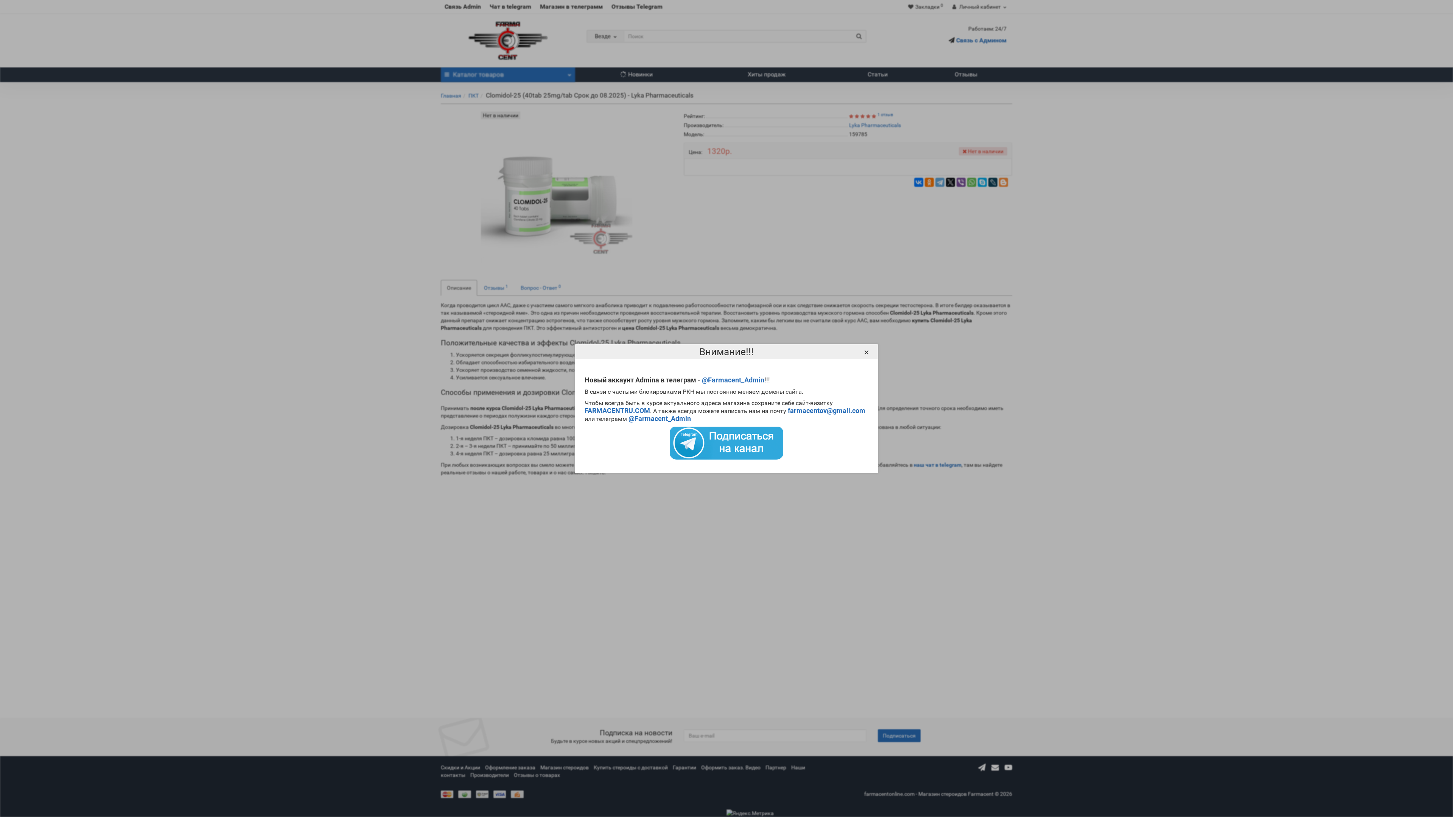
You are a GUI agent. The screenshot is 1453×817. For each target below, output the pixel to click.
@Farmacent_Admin (733, 380)
